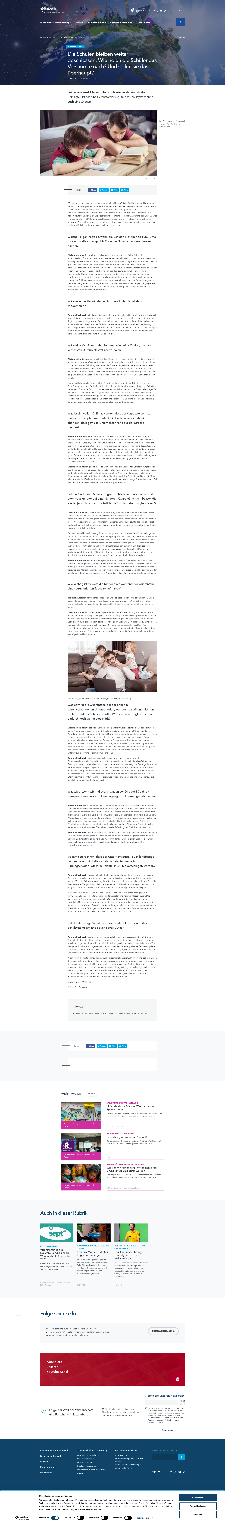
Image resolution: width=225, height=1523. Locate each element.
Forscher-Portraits (84, 1462)
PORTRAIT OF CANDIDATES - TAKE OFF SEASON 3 (129, 1247)
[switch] (80, 1518)
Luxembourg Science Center (59, 1282)
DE (179, 11)
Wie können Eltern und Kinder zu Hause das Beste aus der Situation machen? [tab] (112, 1013)
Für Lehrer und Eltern (121, 22)
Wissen (79, 22)
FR (183, 11)
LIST (42, 1285)
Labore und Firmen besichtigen (127, 1464)
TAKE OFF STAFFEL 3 (93, 1247)
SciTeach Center (113, 1127)
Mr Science (145, 22)
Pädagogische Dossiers (124, 1468)
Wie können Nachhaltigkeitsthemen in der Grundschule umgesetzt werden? (132, 1169)
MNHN (43, 1282)
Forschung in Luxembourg (88, 1455)
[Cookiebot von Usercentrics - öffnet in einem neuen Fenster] (22, 1518)
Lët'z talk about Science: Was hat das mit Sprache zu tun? (131, 1108)
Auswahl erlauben (198, 1506)
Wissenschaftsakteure (86, 1459)
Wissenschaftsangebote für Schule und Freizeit (130, 1459)
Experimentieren (97, 22)
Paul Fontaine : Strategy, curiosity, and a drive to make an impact (128, 1255)
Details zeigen (143, 1518)
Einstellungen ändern (163, 1331)
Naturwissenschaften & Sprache (122, 1103)
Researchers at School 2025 (120, 1134)
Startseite (181, 37)
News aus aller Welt (51, 1456)
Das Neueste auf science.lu (54, 1450)
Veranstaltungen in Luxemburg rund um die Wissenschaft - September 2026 (55, 1254)
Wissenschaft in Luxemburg (54, 22)
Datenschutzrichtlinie (155, 1422)
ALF (83, 1285)
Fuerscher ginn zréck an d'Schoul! (127, 1137)
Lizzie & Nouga (120, 1455)
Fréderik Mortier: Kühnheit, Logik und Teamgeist (93, 1254)
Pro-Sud (48, 1285)
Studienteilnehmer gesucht (88, 1466)
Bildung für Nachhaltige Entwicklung (125, 1164)
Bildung (91, 1094)
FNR (121, 1127)
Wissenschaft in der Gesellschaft (74, 37)
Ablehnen (198, 1514)
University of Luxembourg (87, 78)
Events (80, 1473)
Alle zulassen (198, 1497)
